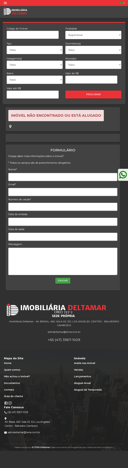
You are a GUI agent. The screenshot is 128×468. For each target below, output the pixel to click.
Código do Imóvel (17, 28)
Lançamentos (82, 376)
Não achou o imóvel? (17, 376)
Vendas (78, 369)
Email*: (12, 184)
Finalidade (71, 28)
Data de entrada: (18, 214)
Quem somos (12, 369)
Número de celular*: (19, 199)
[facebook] (6, 403)
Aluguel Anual (82, 383)
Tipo (9, 43)
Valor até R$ (14, 88)
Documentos (12, 383)
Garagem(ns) (14, 58)
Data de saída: (16, 229)
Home (7, 363)
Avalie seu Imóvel (84, 363)
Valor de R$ (72, 73)
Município (70, 58)
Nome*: (12, 169)
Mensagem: (15, 244)
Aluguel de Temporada (88, 389)
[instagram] (10, 403)
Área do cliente (13, 396)
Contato (9, 389)
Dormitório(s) (73, 43)
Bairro (10, 73)
